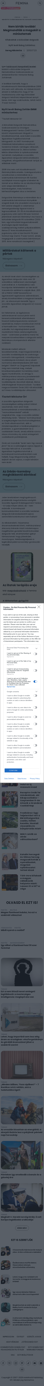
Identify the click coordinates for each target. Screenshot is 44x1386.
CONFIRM (13, 770)
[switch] (35, 654)
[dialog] (22, 693)
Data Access (22, 778)
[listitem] (22, 648)
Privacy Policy (35, 778)
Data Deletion (9, 778)
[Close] (39, 607)
